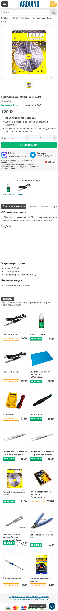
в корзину (26, 144)
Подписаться (11, 339)
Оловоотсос (36, 414)
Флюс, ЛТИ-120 (8, 194)
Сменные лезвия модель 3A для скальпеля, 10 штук (12, 537)
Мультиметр (9, 414)
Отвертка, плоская (12, 578)
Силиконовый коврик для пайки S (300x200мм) (40, 375)
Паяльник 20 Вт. (24, 194)
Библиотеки (42, 599)
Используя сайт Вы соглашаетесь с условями (29, 597)
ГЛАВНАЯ (4, 18)
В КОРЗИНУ (36, 339)
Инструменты (17, 18)
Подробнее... (7, 101)
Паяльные (29, 18)
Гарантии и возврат (19, 596)
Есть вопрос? (37, 606)
